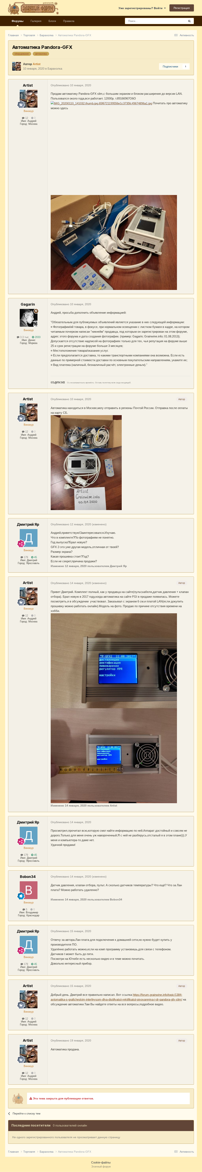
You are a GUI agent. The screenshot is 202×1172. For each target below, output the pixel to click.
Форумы (17, 21)
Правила (68, 21)
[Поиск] (189, 21)
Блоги (52, 21)
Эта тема (174, 21)
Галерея (36, 21)
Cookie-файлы (101, 1162)
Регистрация (182, 7)
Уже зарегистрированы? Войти (141, 8)
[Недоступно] (101, 103)
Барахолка (55, 68)
